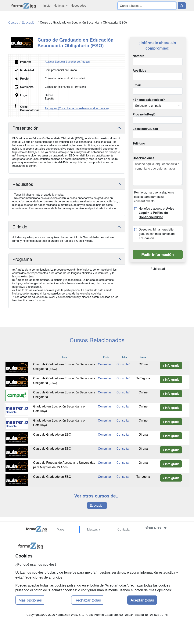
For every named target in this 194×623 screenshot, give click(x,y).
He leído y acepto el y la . (156, 212)
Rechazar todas (87, 600)
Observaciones (143, 158)
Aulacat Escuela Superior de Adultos (67, 61)
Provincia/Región (145, 114)
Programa (22, 259)
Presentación (25, 128)
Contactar (124, 529)
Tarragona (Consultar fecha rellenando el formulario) (77, 108)
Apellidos (139, 70)
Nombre (138, 56)
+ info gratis (171, 365)
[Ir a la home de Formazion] (36, 529)
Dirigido (19, 226)
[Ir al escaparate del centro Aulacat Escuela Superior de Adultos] (23, 42)
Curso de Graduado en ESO (52, 434)
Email (137, 85)
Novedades (78, 5)
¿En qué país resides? (149, 100)
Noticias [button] (59, 5)
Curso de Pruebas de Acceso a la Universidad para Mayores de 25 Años (64, 464)
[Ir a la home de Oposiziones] (23, 6)
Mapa (60, 529)
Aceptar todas (142, 600)
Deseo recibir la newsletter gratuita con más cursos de (157, 233)
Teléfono (139, 143)
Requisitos (22, 184)
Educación (97, 505)
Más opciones (30, 600)
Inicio (47, 5)
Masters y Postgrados (94, 531)
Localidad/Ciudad (145, 129)
